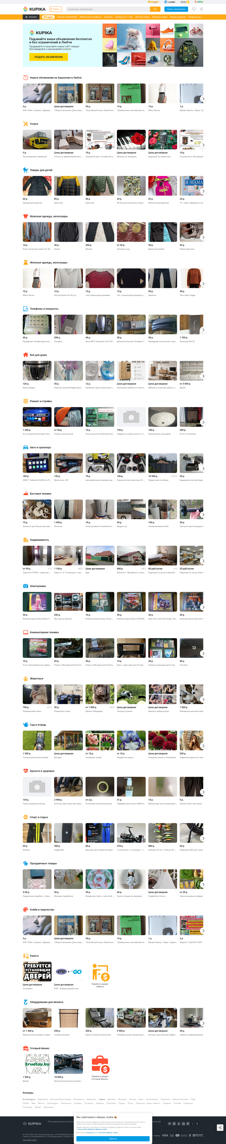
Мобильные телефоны (90, 17)
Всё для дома (38, 355)
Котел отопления (188, 434)
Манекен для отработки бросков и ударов (100, 850)
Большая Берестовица (60, 1099)
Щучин (38, 1107)
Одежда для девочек (32, 203)
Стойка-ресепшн (62, 1035)
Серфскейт (59, 850)
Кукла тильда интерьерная (129, 896)
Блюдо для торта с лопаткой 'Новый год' (100, 896)
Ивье (141, 1099)
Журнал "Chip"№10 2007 (191, 942)
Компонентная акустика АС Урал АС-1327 (131, 480)
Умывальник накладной (159, 434)
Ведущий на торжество (159, 156)
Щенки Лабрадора (94, 711)
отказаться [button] (90, 1133)
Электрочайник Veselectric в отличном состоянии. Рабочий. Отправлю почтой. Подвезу (100, 526)
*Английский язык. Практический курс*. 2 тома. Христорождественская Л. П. (100, 110)
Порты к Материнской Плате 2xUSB (68, 665)
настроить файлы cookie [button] (108, 1133)
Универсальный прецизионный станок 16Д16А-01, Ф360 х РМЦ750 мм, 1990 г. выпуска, (131, 1035)
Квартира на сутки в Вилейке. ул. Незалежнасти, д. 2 (162, 572)
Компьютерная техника (44, 632)
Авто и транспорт (40, 447)
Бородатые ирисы (125, 757)
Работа (34, 955)
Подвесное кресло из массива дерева (194, 757)
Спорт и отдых (39, 817)
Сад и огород (38, 724)
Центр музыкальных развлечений (68, 1081)
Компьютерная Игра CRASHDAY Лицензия (131, 619)
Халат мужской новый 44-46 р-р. (37, 249)
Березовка (43, 1099)
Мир (33, 1103)
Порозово (111, 1103)
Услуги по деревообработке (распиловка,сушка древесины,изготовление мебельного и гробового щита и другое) (68, 156)
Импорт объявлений (67, 17)
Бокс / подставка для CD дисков (131, 665)
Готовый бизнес (39, 1048)
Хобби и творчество (42, 909)
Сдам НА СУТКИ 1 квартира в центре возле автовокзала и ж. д (37, 572)
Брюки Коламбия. (156, 249)
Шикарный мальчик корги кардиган (194, 711)
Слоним (177, 1103)
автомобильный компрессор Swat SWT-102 (100, 480)
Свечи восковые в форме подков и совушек (194, 896)
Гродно (102, 1099)
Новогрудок (52, 1103)
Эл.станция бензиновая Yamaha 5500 (37, 434)
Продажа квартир (197, 17)
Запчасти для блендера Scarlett (194, 526)
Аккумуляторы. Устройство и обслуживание (100, 156)
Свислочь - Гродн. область (148, 1103)
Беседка (58, 757)
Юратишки (48, 1107)
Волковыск (79, 1099)
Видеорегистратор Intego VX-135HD (194, 480)
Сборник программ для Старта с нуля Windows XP (162, 665)
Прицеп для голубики (158, 480)
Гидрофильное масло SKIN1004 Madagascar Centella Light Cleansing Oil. (131, 804)
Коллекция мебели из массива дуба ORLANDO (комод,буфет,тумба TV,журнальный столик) (131, 388)
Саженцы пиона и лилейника (162, 757)
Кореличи (165, 1099)
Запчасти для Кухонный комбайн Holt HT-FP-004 (37, 526)
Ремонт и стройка (41, 401)
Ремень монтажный (63, 434)
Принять (113, 1139)
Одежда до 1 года (124, 17)
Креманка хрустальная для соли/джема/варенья (100, 388)
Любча (26, 1103)
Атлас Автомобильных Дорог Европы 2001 (37, 665)
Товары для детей (41, 170)
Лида (193, 1099)
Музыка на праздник (127, 156)
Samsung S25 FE (187, 341)
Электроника (38, 586)
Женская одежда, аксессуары (48, 262)
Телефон (58, 341)
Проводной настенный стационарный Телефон (162, 341)
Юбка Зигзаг (154, 110)
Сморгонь (188, 1103)
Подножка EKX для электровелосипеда (194, 850)
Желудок (122, 1099)
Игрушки (108, 17)
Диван (183, 388)
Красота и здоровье (42, 771)
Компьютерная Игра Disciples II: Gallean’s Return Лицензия (194, 619)
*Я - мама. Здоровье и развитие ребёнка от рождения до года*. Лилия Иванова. (194, 203)
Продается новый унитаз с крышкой (131, 434)
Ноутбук (184, 665)
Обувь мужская (187, 249)
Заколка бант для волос (191, 804)
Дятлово (112, 1099)
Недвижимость (39, 539)
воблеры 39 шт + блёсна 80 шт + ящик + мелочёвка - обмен (162, 850)
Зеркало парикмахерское (191, 1035)
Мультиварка (29, 388)
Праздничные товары (43, 863)
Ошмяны (100, 1103)
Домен (26, 1081)
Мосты (41, 1103)
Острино (78, 1103)
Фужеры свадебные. (64, 896)
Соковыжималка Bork (158, 526)
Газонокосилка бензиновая (35, 757)
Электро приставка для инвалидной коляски (68, 804)
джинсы (152, 295)
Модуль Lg (122, 526)
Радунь (122, 1103)
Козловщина (152, 1099)
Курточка (58, 203)
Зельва (132, 1099)
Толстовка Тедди (187, 295)
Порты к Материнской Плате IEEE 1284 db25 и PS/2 (100, 665)
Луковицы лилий (93, 757)
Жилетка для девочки (158, 203)
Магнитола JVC (61, 480)
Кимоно (26, 850)
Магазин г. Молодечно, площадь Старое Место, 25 (131, 572)
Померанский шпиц (32, 711)
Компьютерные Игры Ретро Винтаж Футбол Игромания (100, 619)
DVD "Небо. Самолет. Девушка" (37, 110)
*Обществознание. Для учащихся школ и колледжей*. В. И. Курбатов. (68, 110)
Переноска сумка (62, 711)
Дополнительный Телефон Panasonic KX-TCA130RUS (131, 341)
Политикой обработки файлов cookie (92, 1129)
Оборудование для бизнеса (46, 1002)
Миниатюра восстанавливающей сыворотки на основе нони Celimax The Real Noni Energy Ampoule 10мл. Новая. (162, 804)
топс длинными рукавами (98, 295)
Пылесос (58, 526)
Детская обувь (142, 17)
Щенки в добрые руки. (158, 711)
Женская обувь (159, 17)
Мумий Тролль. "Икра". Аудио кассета (194, 110)
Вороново (91, 1099)
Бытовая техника (40, 493)
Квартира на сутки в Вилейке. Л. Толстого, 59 (194, 572)
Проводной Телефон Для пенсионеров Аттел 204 (37, 341)
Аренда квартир (178, 17)
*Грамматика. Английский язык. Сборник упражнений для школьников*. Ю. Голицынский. (131, 110)
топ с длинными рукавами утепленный (131, 295)
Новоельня (66, 1103)
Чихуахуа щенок (124, 711)
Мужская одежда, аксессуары (49, 216)
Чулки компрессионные (34, 804)
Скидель (167, 1103)
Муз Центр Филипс (63, 619)
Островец (88, 1103)
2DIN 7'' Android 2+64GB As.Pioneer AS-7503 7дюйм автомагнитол (37, 480)
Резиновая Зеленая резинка (99, 804)
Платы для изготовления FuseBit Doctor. (100, 434)
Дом (87, 572)
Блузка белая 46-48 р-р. (65, 295)
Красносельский (180, 1099)
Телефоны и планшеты (44, 308)
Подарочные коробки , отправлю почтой (37, 896)
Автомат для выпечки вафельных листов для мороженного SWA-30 (162, 1035)
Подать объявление (49, 57)
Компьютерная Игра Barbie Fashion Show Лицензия (37, 619)
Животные (36, 678)
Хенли (57, 249)
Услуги (34, 123)
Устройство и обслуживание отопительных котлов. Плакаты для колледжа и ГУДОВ (194, 156)
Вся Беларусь (29, 1099)
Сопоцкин (27, 1107)
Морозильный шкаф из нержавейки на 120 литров (37, 1035)
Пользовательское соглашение (63, 1121)
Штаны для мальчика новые (130, 203)
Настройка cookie (30, 1140)
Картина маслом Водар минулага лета (68, 388)
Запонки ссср (123, 249)
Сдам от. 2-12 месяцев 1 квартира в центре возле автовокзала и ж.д (68, 572)
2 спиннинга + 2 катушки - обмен (131, 850)
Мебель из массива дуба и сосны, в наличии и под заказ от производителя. (162, 388)
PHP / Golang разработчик (66, 988)
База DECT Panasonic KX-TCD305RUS (100, 341)
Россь (130, 1103)
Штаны (89, 249)
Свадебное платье (156, 896)
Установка (27, 988)
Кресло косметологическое (98, 1035)
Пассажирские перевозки (35, 156)
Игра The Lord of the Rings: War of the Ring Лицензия (162, 619)
